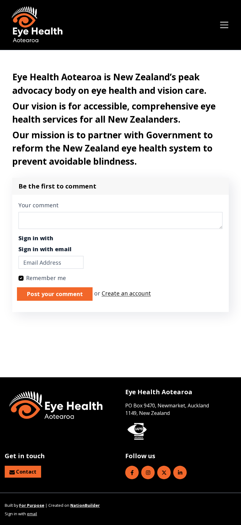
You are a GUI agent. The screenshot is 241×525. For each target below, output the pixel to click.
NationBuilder (85, 505)
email (32, 514)
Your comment (39, 205)
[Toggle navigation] (224, 25)
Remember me (46, 278)
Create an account (126, 293)
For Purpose (31, 505)
